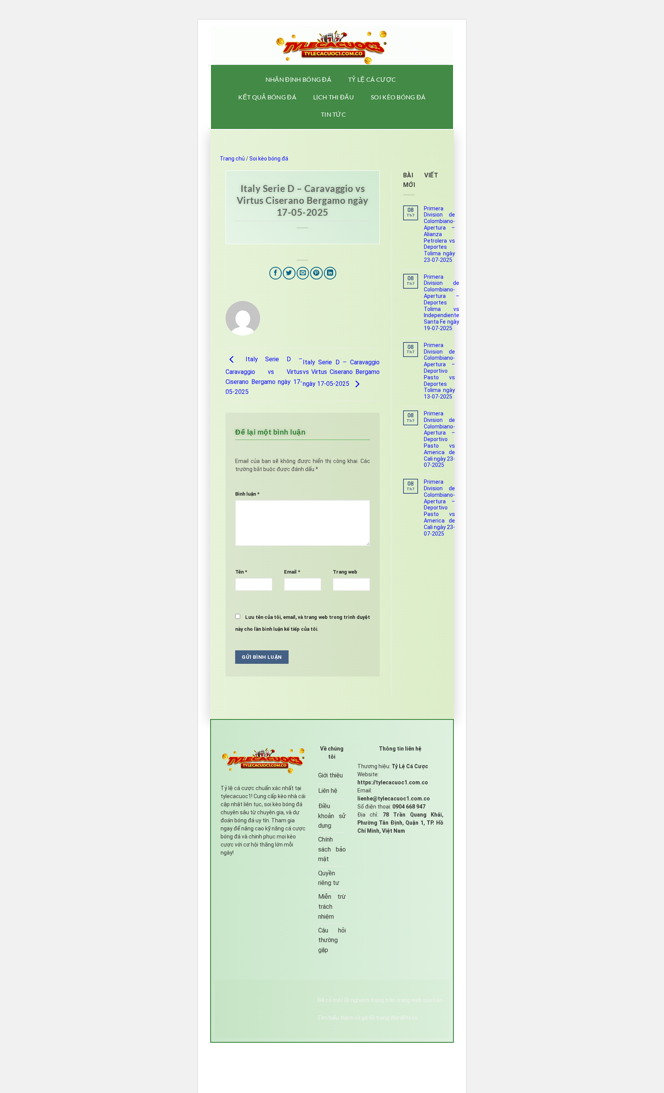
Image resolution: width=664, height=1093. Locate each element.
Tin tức (333, 114)
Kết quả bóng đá (267, 97)
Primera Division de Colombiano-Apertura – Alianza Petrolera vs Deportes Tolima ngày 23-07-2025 (439, 234)
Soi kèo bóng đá (398, 97)
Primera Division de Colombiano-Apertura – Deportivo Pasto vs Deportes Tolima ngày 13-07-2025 (439, 371)
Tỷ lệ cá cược (372, 79)
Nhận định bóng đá (298, 79)
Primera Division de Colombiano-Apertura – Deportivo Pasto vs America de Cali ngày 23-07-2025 (439, 439)
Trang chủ (232, 158)
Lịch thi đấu (333, 97)
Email (292, 572)
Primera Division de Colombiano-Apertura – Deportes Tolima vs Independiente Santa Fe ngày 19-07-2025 (441, 302)
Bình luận (247, 494)
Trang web (345, 572)
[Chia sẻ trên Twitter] (289, 273)
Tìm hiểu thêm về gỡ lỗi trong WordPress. (368, 1018)
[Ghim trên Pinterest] (316, 273)
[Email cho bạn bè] (303, 273)
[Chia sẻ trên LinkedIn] (330, 273)
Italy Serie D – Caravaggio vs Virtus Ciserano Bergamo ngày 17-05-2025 (264, 375)
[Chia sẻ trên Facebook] (275, 273)
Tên (241, 572)
